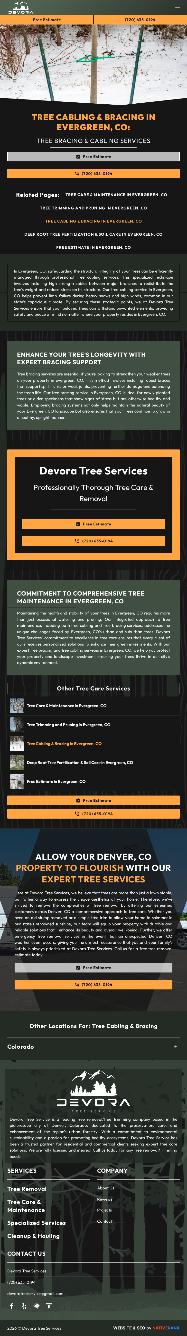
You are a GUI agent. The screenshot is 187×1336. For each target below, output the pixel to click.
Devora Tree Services (26, 1270)
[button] (177, 7)
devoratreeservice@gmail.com (35, 1293)
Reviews (104, 1199)
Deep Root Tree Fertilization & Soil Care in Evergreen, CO (93, 234)
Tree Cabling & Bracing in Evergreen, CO (93, 221)
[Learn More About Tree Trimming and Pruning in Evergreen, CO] (93, 724)
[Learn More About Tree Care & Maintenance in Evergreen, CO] (93, 706)
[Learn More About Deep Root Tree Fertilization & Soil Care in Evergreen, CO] (93, 762)
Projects (104, 1209)
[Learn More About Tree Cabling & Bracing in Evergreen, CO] (93, 743)
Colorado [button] (20, 1046)
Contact (104, 1221)
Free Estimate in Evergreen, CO (93, 247)
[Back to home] (20, 7)
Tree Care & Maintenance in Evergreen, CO (116, 194)
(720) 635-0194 (21, 1282)
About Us (105, 1187)
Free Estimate (47, 19)
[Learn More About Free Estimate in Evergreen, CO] (93, 781)
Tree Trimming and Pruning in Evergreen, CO (93, 208)
